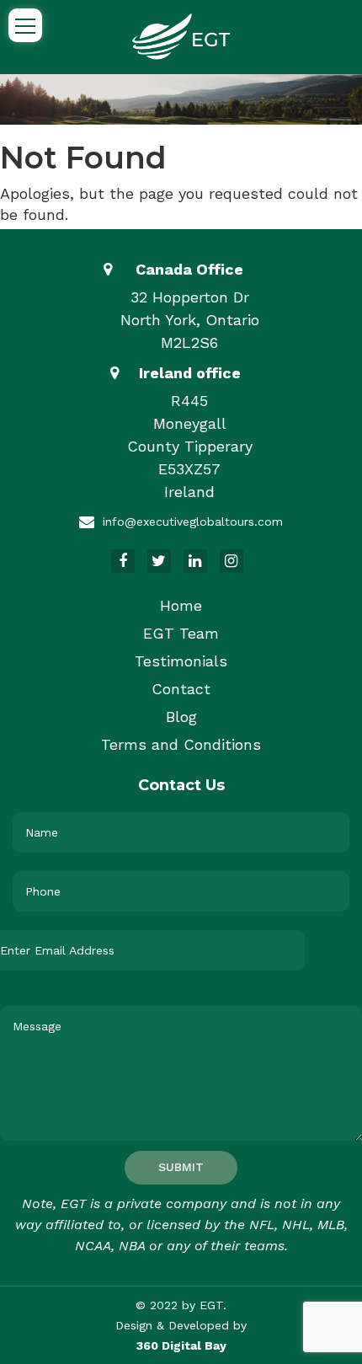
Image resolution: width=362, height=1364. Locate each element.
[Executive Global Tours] (181, 35)
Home (181, 605)
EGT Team (181, 633)
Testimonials (181, 661)
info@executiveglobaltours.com (193, 521)
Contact (181, 689)
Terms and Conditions (181, 744)
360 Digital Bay (181, 1345)
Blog (181, 716)
